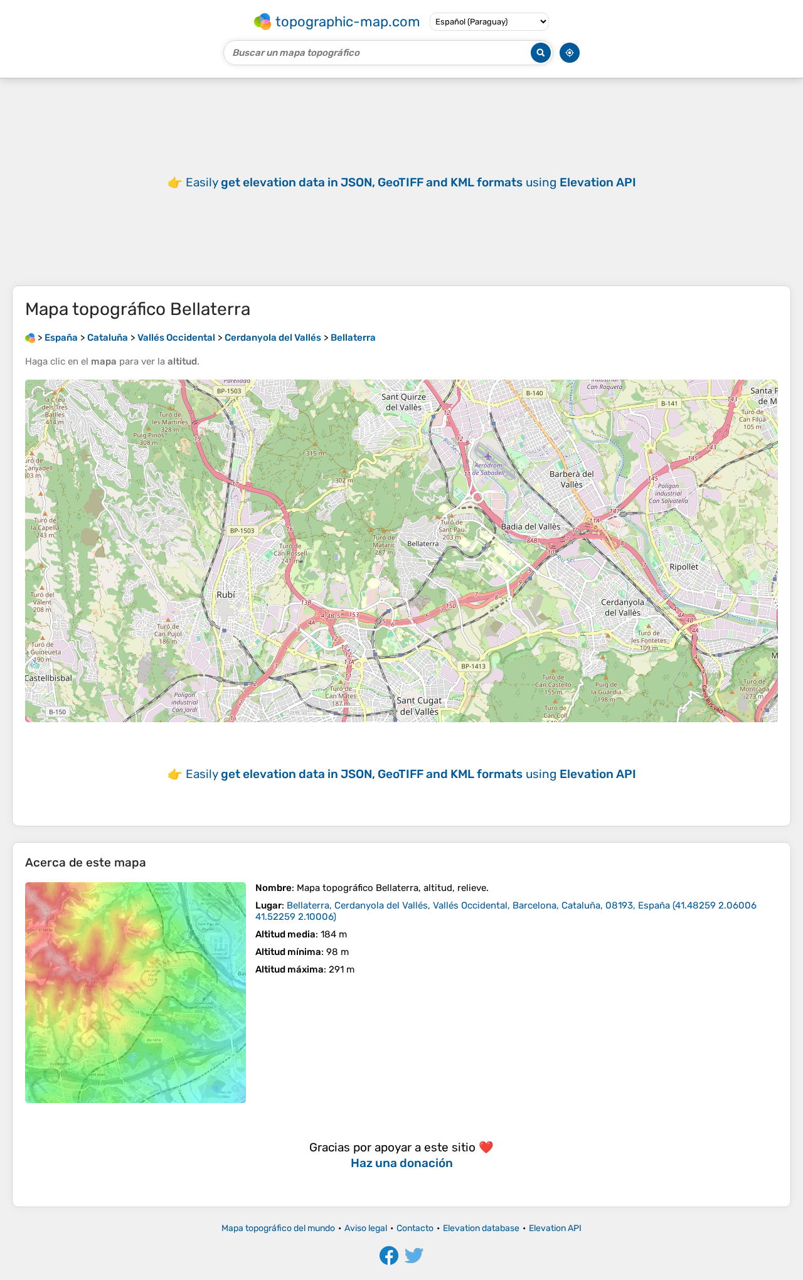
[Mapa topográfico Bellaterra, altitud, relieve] (135, 992)
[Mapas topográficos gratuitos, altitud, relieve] (30, 337)
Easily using (411, 182)
